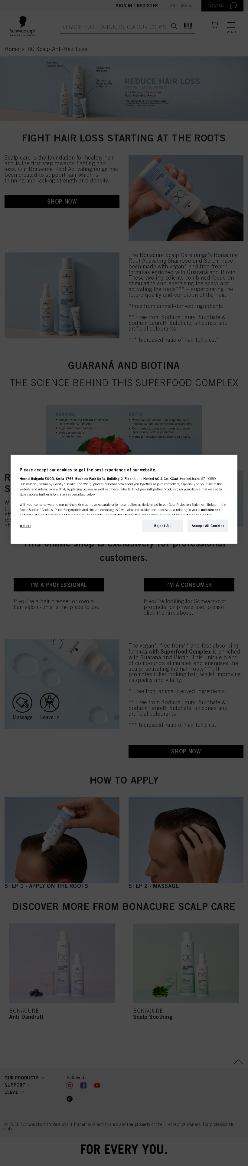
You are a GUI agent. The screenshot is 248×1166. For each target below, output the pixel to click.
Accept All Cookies (208, 526)
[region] (124, 499)
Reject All (162, 526)
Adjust (25, 526)
